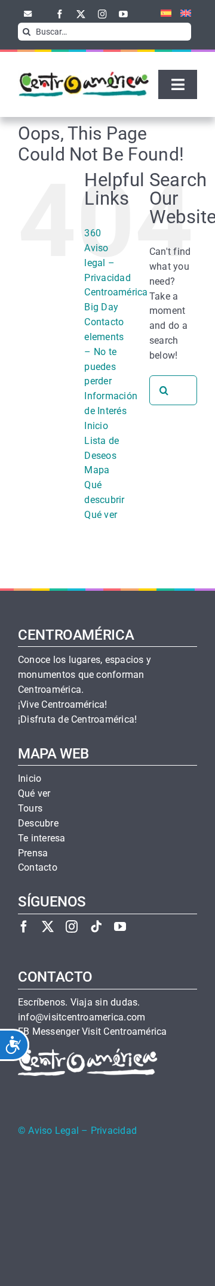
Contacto (104, 322)
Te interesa (42, 838)
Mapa (96, 470)
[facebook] (60, 14)
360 (92, 233)
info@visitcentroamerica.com (81, 1017)
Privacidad (114, 1130)
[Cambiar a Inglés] (181, 14)
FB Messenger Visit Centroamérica (92, 1031)
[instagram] (102, 14)
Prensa (33, 853)
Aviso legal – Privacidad (107, 262)
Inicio (96, 425)
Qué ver (100, 514)
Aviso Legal (53, 1130)
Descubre (38, 823)
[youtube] (123, 14)
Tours (30, 808)
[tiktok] (96, 926)
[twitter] (80, 14)
